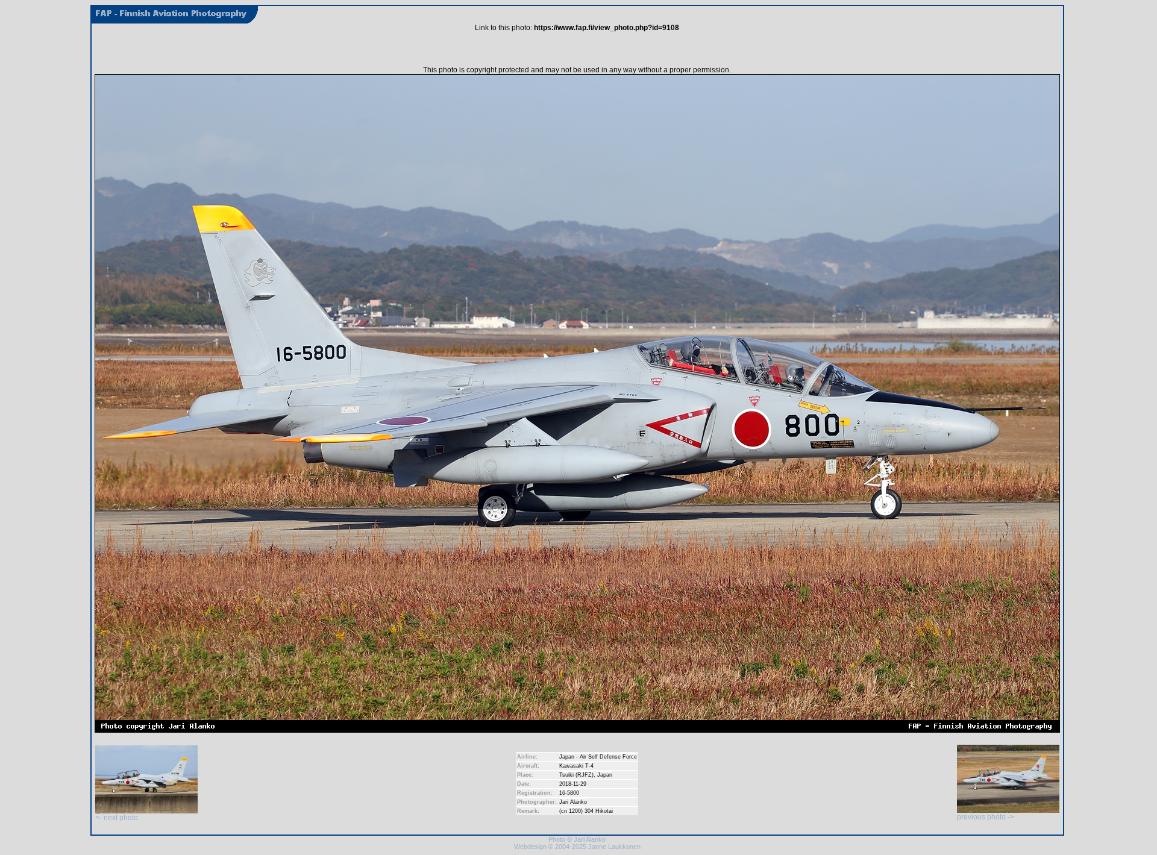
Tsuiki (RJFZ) (576, 775)
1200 (575, 811)
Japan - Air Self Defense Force (598, 757)
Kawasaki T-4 (576, 766)
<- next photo (116, 817)
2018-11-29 (572, 784)
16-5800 (569, 793)
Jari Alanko (573, 802)
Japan (604, 775)
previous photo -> (985, 817)
